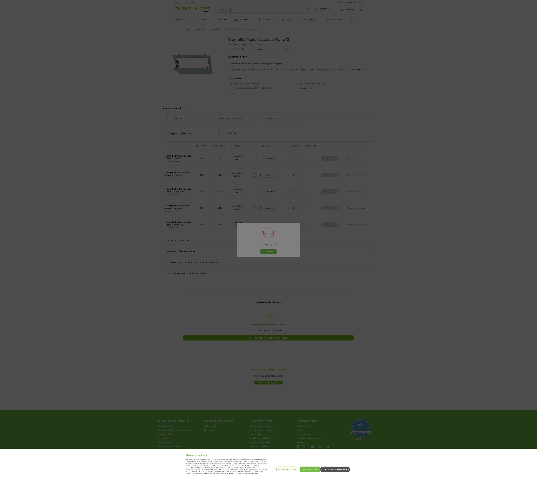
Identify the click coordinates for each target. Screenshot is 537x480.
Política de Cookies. (251, 473)
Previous (530, 471)
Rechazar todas (287, 469)
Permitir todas (310, 469)
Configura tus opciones (335, 469)
